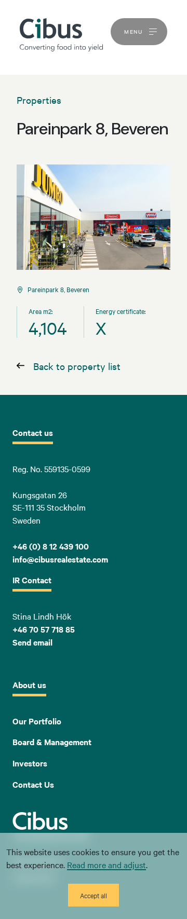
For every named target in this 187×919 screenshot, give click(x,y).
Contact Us (33, 784)
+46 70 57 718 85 (43, 629)
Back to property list (77, 366)
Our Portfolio (36, 720)
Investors (29, 763)
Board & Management (51, 741)
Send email (32, 642)
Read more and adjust (106, 864)
